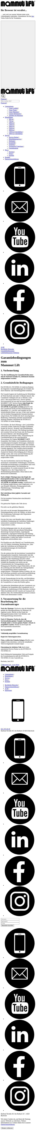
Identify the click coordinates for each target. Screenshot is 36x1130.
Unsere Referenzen (15, 114)
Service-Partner (13, 137)
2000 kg (11, 126)
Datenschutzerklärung (12, 159)
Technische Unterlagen (16, 146)
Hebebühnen (9, 117)
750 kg (11, 121)
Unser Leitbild (13, 108)
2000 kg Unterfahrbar (15, 134)
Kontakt (7, 157)
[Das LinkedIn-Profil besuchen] (20, 283)
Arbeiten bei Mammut (16, 115)
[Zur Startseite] (18, 93)
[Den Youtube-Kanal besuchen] (20, 252)
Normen (11, 152)
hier (33, 16)
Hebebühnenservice (15, 139)
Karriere (11, 155)
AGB (6, 688)
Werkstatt (12, 141)
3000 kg (11, 130)
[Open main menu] (18, 54)
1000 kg (11, 123)
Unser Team (12, 110)
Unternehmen (9, 106)
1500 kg (11, 124)
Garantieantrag (13, 148)
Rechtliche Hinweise (11, 685)
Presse (11, 153)
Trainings (12, 144)
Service (7, 135)
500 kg (11, 119)
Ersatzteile (12, 143)
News (6, 150)
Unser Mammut (14, 112)
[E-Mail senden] (20, 221)
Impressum (8, 690)
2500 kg (11, 128)
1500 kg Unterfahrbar (15, 132)
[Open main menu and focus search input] (3, 96)
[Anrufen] (20, 191)
